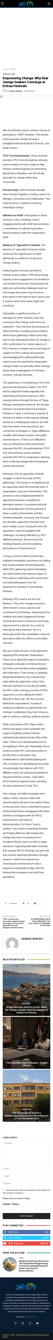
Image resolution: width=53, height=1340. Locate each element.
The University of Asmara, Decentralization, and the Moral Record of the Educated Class (26, 1115)
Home (5, 69)
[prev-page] (4, 1127)
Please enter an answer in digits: (16, 1198)
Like (46, 1232)
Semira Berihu (16, 91)
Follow (45, 1238)
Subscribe (44, 1243)
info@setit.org (32, 1317)
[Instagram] (23, 1323)
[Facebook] (15, 1323)
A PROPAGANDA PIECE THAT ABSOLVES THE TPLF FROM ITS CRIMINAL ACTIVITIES (39, 922)
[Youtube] (37, 1323)
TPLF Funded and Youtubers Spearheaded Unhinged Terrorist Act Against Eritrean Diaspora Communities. (14, 923)
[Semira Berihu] (5, 91)
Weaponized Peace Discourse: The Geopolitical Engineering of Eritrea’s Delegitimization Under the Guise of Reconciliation (34, 1266)
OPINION (12, 69)
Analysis (26, 1003)
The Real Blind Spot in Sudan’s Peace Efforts (26, 1064)
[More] (35, 903)
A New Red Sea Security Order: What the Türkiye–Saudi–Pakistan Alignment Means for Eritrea (26, 1010)
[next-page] (8, 1127)
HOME (12, 74)
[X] (30, 1323)
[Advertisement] (26, 37)
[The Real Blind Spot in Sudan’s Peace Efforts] (26, 1043)
